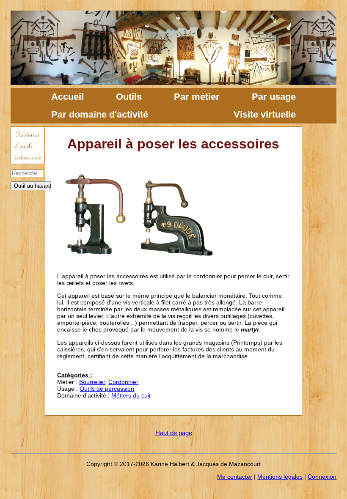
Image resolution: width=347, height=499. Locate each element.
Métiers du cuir (131, 395)
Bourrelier (92, 381)
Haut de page (173, 432)
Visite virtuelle (265, 114)
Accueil (67, 96)
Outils (129, 96)
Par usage (274, 96)
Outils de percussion (107, 388)
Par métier (197, 96)
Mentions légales (280, 476)
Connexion (322, 476)
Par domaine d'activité (99, 114)
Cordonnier (123, 381)
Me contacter (234, 476)
